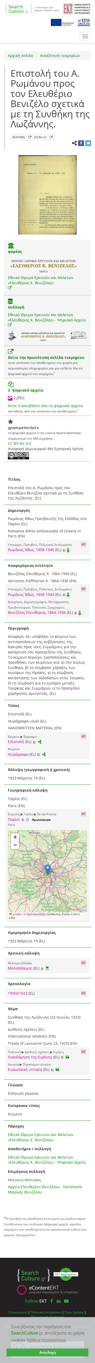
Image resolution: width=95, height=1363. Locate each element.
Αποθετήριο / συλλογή (29, 1148)
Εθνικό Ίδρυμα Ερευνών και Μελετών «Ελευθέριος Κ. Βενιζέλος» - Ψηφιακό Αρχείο (47, 317)
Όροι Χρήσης (74, 1312)
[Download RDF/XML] (30, 137)
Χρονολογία (19, 983)
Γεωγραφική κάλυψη (28, 790)
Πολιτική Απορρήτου (46, 1312)
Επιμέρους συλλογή (26, 1171)
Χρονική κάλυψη (24, 953)
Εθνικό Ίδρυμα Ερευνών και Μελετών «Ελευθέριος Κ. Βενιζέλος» (40, 280)
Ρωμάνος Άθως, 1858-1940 (31, 549)
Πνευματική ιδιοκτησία (47, 1316)
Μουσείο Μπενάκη (24, 1179)
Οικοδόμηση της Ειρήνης (30, 1056)
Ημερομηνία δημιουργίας (32, 932)
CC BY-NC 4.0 (19, 443)
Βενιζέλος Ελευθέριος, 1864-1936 (37, 612)
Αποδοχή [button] (47, 1352)
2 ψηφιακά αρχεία (25, 390)
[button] (47, 869)
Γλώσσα (15, 1084)
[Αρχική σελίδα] (32, 8)
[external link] (10, 287)
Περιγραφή (18, 628)
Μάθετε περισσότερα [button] (46, 1340)
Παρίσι (14, 819)
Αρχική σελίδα (20, 55)
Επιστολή (16, 741)
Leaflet (16, 914)
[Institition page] (11, 246)
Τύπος (13, 705)
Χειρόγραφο (18, 754)
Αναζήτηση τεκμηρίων (59, 55)
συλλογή (16, 307)
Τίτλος (14, 479)
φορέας (15, 251)
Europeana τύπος (24, 1105)
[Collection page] (10, 301)
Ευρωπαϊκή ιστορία (25, 1069)
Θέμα (13, 1008)
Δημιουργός (19, 510)
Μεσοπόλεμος (20, 968)
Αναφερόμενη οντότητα (30, 565)
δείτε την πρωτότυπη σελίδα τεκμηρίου (46, 357)
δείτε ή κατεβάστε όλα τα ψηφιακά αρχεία (45, 405)
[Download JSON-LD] (51, 137)
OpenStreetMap (36, 914)
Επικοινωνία (18, 1312)
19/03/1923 (18, 993)
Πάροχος (16, 1126)
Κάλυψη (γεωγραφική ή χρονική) (39, 769)
